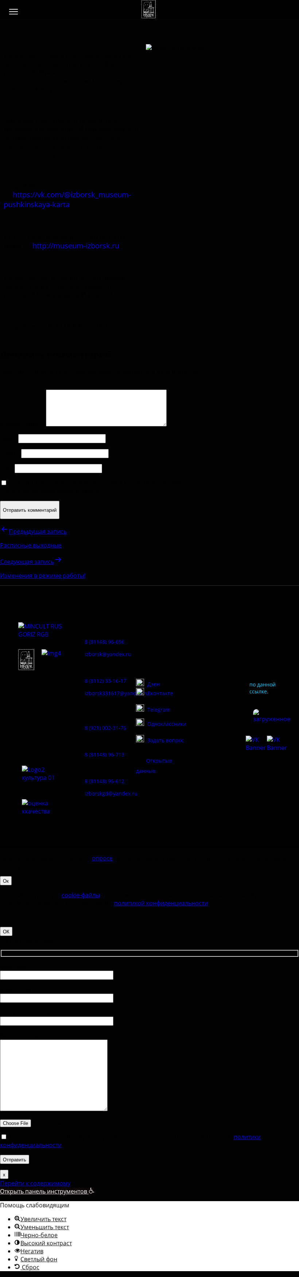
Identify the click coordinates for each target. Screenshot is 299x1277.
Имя (8, 438)
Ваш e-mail (15, 990)
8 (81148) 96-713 (104, 754)
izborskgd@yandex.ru (111, 793)
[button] (13, 12)
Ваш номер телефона (30, 1013)
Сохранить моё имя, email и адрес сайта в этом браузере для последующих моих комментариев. (91, 487)
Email (10, 453)
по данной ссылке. (262, 688)
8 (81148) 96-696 (104, 641)
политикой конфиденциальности (161, 903)
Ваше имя (14, 967)
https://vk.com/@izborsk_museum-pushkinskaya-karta (67, 199)
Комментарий (22, 424)
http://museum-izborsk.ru (75, 246)
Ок (6, 880)
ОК (6, 931)
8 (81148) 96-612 (104, 781)
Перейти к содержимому (35, 1183)
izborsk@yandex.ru (108, 654)
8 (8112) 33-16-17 (105, 680)
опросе (102, 858)
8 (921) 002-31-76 (105, 727)
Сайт (6, 468)
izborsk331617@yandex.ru (117, 693)
